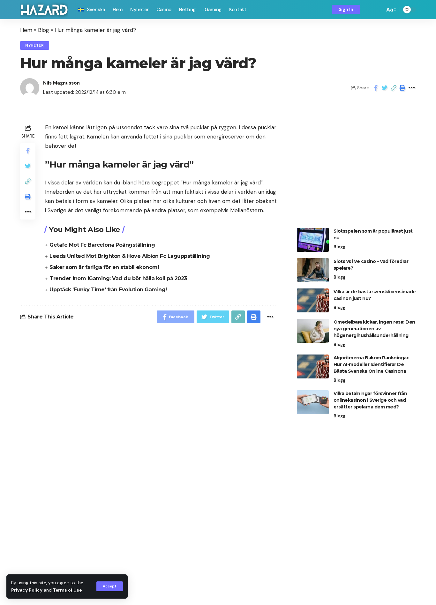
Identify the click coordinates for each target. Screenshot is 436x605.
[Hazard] (44, 10)
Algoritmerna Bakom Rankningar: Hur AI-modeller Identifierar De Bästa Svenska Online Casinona (372, 364)
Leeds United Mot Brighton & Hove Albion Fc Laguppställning (129, 256)
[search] (378, 9)
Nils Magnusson (61, 83)
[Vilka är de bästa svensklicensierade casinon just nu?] (313, 300)
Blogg (339, 247)
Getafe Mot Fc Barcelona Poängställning (102, 245)
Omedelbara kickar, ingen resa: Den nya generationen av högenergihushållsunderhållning (374, 328)
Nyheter (34, 45)
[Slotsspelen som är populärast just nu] (313, 240)
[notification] (369, 9)
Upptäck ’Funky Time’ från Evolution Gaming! (108, 290)
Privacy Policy (26, 590)
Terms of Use (67, 590)
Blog (43, 30)
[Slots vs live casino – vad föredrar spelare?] (313, 270)
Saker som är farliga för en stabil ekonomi (104, 267)
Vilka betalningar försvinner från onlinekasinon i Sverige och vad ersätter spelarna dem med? (370, 400)
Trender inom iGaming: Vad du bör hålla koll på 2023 (118, 278)
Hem (26, 30)
